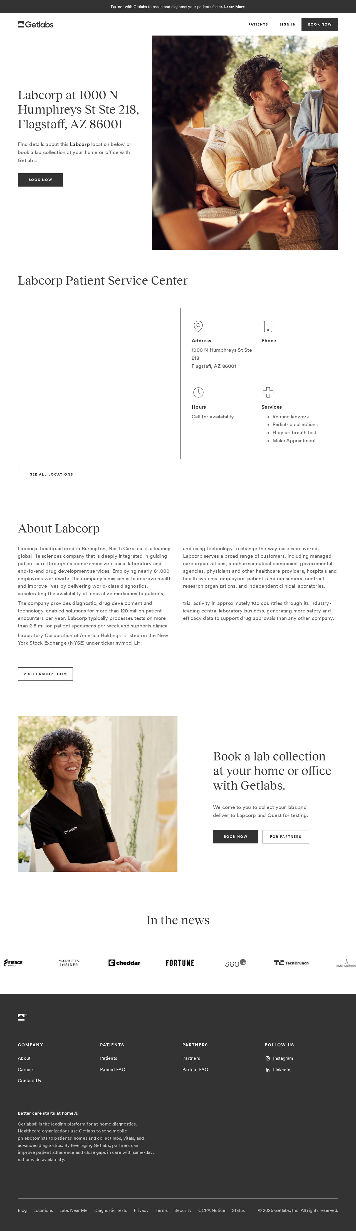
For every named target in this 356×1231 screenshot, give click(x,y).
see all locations (51, 474)
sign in (288, 24)
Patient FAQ (112, 1069)
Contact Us (29, 1080)
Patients (108, 1058)
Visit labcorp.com (45, 674)
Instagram (283, 1058)
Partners (191, 1058)
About (24, 1058)
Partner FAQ (195, 1069)
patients (258, 24)
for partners (285, 837)
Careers (26, 1069)
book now (320, 24)
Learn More (234, 6)
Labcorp (80, 144)
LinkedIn (281, 1069)
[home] (35, 24)
